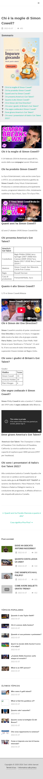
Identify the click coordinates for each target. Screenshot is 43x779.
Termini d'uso (11, 768)
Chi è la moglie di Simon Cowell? (18, 87)
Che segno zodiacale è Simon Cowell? (20, 109)
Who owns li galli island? (21, 691)
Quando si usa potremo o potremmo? (26, 634)
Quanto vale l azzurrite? (20, 710)
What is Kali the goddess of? (23, 701)
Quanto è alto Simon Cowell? (17, 100)
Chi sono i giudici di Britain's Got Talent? (22, 106)
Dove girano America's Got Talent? (19, 112)
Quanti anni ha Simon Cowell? (17, 94)
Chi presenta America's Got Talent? (19, 97)
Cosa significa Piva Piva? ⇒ (21, 522)
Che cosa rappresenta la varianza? (25, 732)
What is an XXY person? (21, 668)
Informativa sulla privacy (27, 768)
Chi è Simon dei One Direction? (18, 103)
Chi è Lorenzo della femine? (22, 625)
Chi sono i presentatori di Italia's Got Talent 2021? (23, 117)
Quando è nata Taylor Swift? (22, 615)
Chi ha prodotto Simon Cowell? (18, 90)
